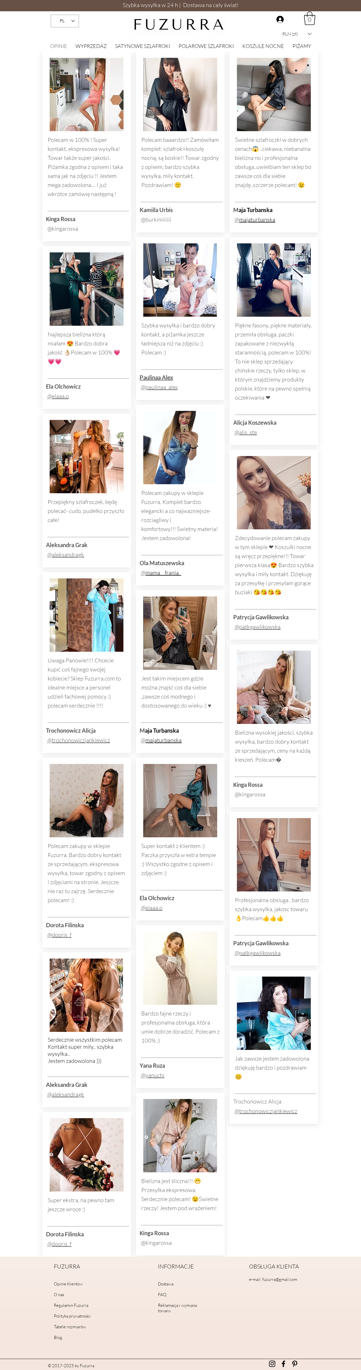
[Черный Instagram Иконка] (272, 1364)
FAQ (162, 1294)
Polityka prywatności (72, 1316)
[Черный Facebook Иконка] (283, 1364)
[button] (297, 34)
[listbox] (297, 34)
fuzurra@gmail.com (279, 1279)
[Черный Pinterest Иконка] (294, 1364)
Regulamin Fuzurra (71, 1305)
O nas (59, 1294)
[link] (309, 18)
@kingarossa (62, 228)
